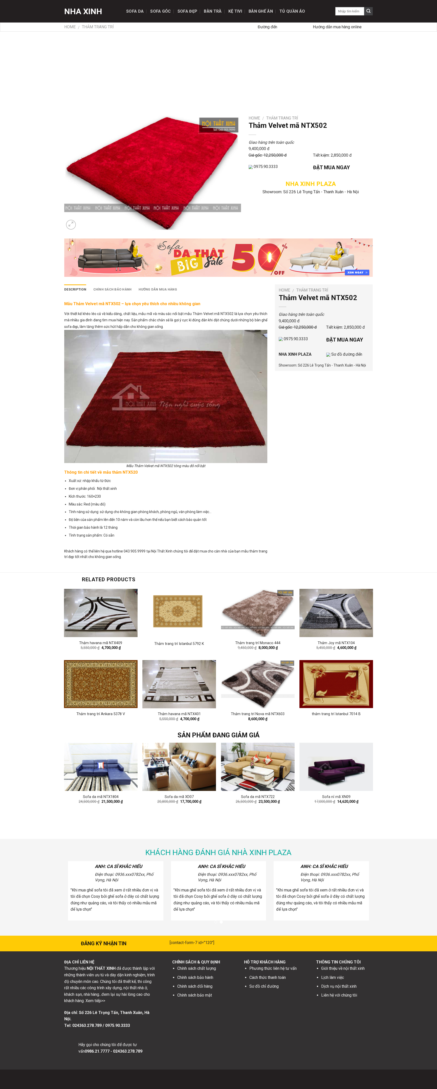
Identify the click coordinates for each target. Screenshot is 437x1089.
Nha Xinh (83, 11)
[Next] (362, 775)
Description (75, 289)
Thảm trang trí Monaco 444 (257, 643)
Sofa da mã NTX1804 (101, 797)
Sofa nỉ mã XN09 (336, 797)
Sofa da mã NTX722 (258, 797)
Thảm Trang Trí (98, 27)
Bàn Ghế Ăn (261, 11)
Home (70, 27)
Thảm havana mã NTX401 (179, 714)
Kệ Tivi (235, 11)
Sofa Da (135, 11)
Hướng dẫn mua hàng (158, 289)
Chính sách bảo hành (112, 289)
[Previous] (74, 775)
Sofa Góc (160, 11)
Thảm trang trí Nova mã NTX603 (258, 714)
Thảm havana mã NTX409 (100, 643)
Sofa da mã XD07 (179, 797)
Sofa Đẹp (188, 11)
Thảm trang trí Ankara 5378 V (100, 714)
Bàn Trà (213, 11)
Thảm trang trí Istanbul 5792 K (179, 644)
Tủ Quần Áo (292, 11)
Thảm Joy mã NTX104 (336, 643)
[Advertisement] (218, 69)
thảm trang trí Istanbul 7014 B (336, 714)
